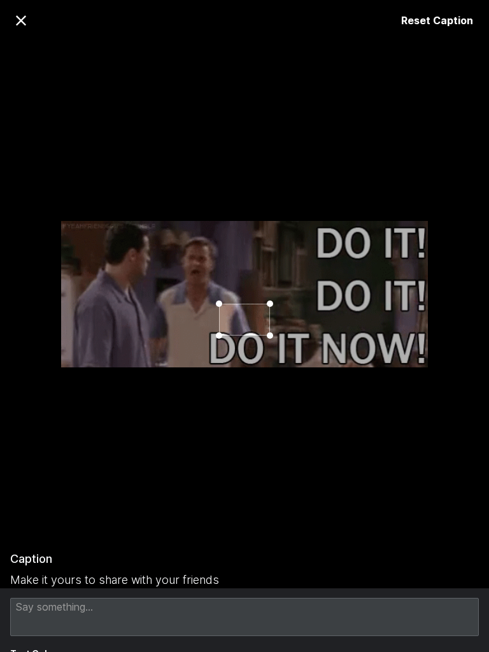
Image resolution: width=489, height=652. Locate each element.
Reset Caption (437, 20)
